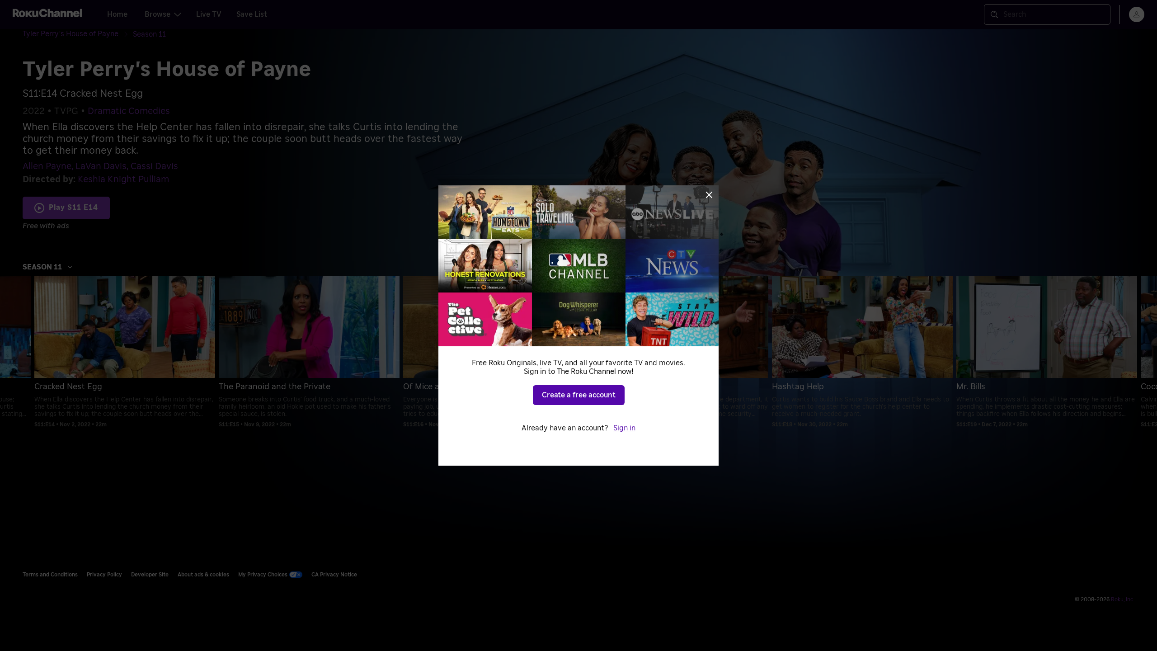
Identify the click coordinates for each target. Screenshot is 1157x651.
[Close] (709, 195)
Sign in (624, 428)
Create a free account (579, 395)
